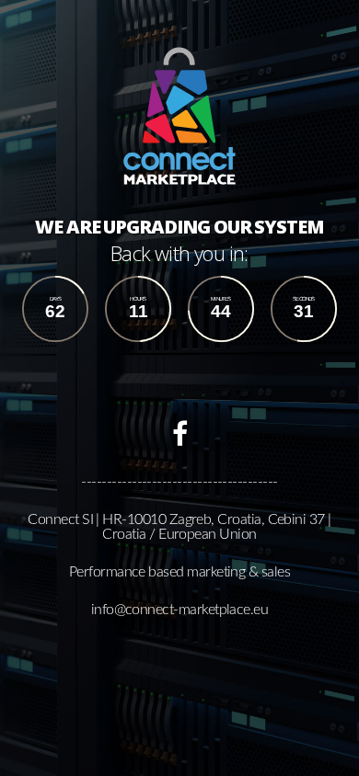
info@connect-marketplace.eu (180, 609)
